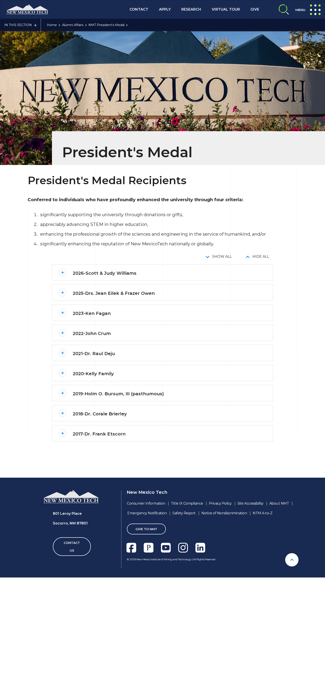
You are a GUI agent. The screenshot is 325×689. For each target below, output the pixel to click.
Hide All (260, 256)
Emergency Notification (147, 513)
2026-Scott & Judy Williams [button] (104, 273)
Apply (165, 9)
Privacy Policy (220, 503)
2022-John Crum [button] (92, 333)
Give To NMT (146, 529)
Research (191, 9)
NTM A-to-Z (262, 513)
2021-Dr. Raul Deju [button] (94, 353)
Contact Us (72, 547)
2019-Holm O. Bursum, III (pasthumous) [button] (118, 393)
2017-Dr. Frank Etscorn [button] (99, 434)
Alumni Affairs (72, 25)
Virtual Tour (226, 9)
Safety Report (184, 513)
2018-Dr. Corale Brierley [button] (100, 413)
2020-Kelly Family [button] (93, 373)
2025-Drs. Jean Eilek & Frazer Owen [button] (114, 293)
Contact (139, 9)
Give (254, 9)
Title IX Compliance (187, 503)
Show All (222, 256)
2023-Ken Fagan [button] (92, 313)
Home (52, 25)
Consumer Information (146, 503)
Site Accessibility (250, 503)
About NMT (279, 503)
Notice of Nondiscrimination (224, 513)
